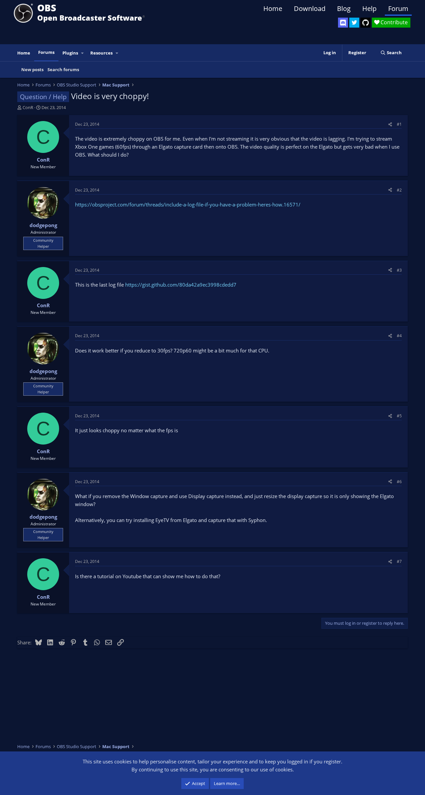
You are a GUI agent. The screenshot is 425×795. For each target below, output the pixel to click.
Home (272, 8)
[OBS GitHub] (366, 23)
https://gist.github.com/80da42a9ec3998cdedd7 (180, 284)
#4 (399, 335)
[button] (83, 53)
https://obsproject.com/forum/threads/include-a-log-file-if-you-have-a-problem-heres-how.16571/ (187, 204)
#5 (399, 416)
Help (369, 8)
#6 (399, 481)
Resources (101, 53)
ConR (28, 107)
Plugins (70, 53)
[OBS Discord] (343, 23)
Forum (398, 8)
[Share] (390, 124)
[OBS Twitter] (354, 23)
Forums (46, 52)
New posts (32, 69)
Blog (344, 8)
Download (309, 8)
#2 (399, 190)
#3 (399, 270)
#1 (399, 124)
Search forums (63, 69)
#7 (399, 561)
